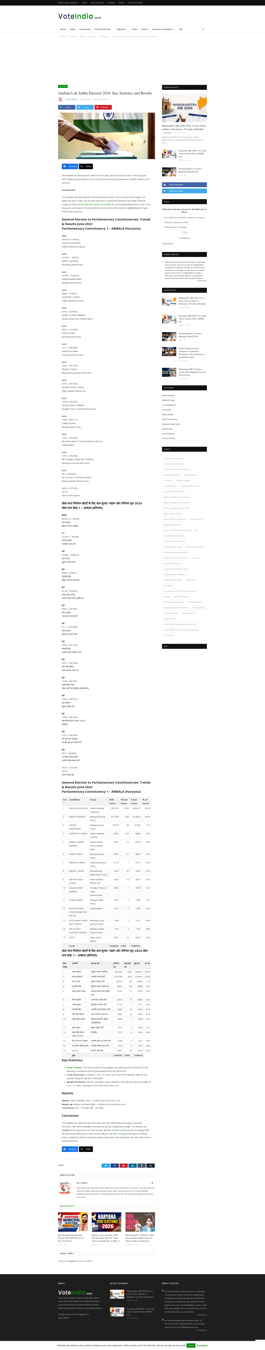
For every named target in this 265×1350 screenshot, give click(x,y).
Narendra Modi (168, 395)
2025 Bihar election (172, 475)
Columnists (85, 29)
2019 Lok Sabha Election (174, 464)
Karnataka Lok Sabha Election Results (180, 591)
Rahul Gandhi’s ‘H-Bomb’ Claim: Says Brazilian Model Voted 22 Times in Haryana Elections (139, 1238)
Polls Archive (167, 243)
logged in (72, 1261)
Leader (121, 3)
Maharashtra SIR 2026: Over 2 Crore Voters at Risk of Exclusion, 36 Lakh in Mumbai (184, 127)
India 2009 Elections (172, 563)
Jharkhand (191, 580)
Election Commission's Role (177, 222)
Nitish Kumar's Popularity (176, 227)
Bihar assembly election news (176, 502)
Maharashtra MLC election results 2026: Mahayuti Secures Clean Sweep (192, 372)
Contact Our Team (135, 3)
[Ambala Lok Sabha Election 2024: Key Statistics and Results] (106, 136)
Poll (181, 29)
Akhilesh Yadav (168, 400)
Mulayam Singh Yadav (171, 424)
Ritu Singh (72, 99)
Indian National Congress (174, 574)
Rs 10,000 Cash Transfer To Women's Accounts (185, 217)
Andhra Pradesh (183, 480)
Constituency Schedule (173, 535)
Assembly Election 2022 (190, 486)
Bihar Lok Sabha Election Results (177, 530)
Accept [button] (191, 1345)
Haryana (63, 86)
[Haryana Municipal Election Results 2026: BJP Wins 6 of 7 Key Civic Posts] (73, 1222)
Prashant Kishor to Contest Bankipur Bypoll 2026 (190, 170)
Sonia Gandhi (188, 613)
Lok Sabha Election (182, 596)
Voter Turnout (74, 1067)
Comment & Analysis (162, 29)
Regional (121, 29)
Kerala (166, 596)
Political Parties (102, 29)
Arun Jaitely (166, 409)
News (72, 29)
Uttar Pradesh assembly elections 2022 (180, 624)
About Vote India (97, 3)
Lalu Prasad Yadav (170, 419)
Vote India (168, 635)
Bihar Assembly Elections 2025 (176, 508)
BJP (196, 530)
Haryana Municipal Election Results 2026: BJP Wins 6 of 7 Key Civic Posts (71, 1238)
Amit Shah (168, 480)
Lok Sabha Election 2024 (174, 602)
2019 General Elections (173, 458)
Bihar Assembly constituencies (177, 497)
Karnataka (168, 585)
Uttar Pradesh (170, 618)
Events (144, 29)
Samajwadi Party (171, 613)
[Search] (203, 29)
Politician (111, 3)
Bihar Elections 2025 (172, 524)
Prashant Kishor (169, 438)
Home (84, 3)
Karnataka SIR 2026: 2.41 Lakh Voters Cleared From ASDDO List (192, 153)
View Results (184, 238)
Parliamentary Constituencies (176, 607)
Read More (202, 1345)
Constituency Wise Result (174, 541)
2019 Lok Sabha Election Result (177, 469)
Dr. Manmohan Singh (172, 547)
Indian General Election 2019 (176, 569)
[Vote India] (80, 15)
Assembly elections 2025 (174, 491)
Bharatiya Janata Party (95, 204)
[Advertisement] (132, 59)
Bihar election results (173, 513)
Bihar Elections (196, 519)
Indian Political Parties (173, 580)
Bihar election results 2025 (175, 519)
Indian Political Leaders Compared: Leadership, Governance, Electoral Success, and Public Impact (192, 352)
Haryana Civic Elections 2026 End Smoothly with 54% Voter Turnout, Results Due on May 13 (106, 1238)
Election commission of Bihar (176, 552)
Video (134, 29)
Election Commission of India (176, 558)
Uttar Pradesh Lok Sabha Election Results (181, 629)
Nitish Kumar (167, 429)
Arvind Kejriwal (168, 433)
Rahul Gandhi (167, 414)
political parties (127, 1130)
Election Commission (194, 547)
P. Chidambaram (169, 405)
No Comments (102, 99)
